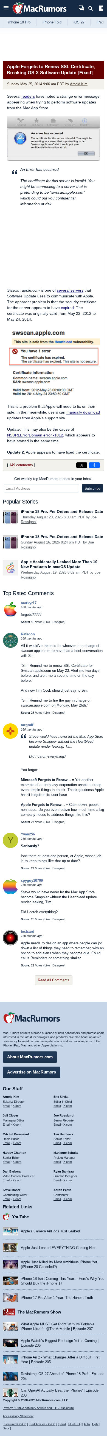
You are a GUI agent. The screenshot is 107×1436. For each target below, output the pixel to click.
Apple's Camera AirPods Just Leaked (50, 1231)
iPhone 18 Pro (19, 22)
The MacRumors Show (39, 1312)
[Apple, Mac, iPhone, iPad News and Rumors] (39, 14)
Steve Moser (11, 1190)
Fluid (63, 1424)
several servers (70, 290)
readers (28, 96)
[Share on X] (81, 465)
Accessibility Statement (18, 1416)
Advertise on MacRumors (31, 1072)
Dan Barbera (12, 1171)
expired (67, 307)
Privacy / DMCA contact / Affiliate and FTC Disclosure (38, 1408)
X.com (17, 1105)
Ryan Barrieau (64, 1171)
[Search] (93, 8)
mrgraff (27, 725)
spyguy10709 (32, 880)
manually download (83, 412)
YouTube (20, 1216)
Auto (87, 1424)
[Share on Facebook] (94, 465)
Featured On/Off (15, 1424)
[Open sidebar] (101, 9)
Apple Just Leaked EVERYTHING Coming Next (59, 1248)
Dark (6, 1428)
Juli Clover (10, 1115)
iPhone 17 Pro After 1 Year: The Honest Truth (57, 1298)
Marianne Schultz (66, 1152)
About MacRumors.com (30, 1056)
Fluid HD (74, 1424)
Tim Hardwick (63, 1134)
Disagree (58, 622)
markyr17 (28, 603)
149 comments (21, 465)
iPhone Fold (52, 22)
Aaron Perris (62, 1190)
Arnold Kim (79, 84)
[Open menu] (6, 8)
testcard (27, 931)
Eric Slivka (61, 1096)
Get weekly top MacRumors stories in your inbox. (53, 479)
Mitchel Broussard (16, 1134)
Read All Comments (53, 980)
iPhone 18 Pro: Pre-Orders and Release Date (62, 511)
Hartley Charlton (14, 1152)
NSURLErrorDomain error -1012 (35, 435)
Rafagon (28, 634)
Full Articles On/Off (42, 1424)
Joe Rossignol (64, 1115)
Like (47, 622)
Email (6, 1105)
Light (95, 1424)
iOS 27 (79, 22)
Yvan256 (28, 834)
